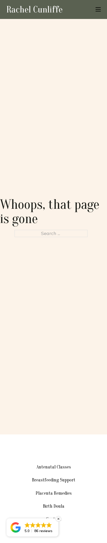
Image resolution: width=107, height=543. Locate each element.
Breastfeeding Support (53, 480)
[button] (32, 527)
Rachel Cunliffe (34, 9)
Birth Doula (53, 506)
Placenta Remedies (54, 493)
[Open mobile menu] (98, 9)
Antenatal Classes (53, 467)
